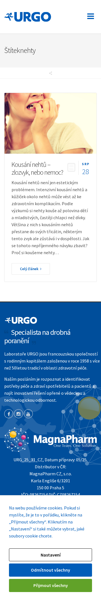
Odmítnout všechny (50, 570)
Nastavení (51, 555)
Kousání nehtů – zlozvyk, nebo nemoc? (37, 168)
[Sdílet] (50, 73)
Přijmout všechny (50, 585)
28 (85, 168)
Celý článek (30, 268)
